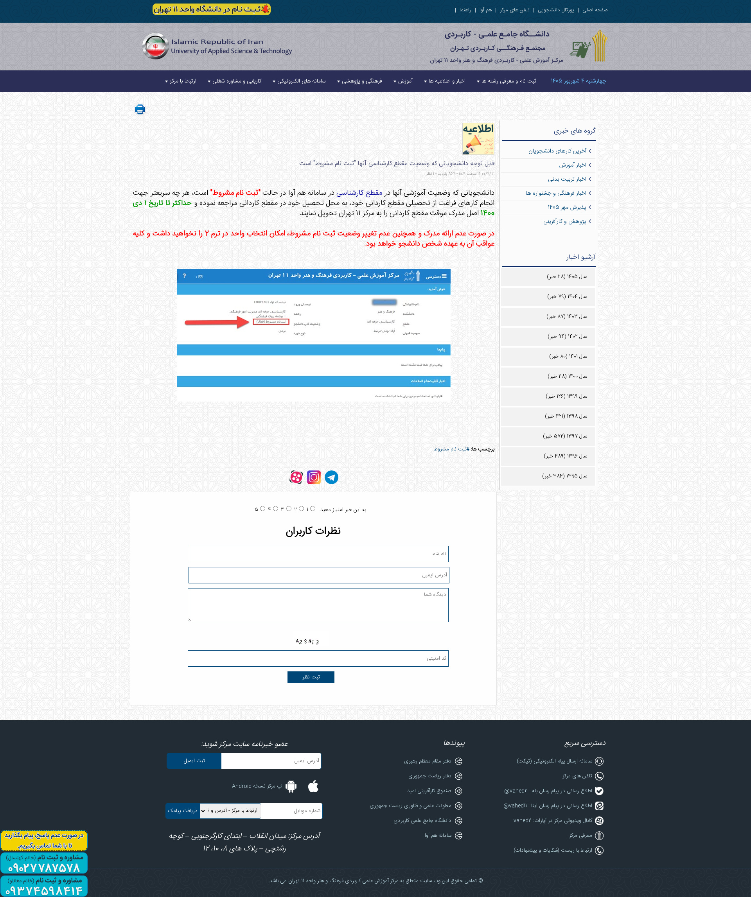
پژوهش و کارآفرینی (564, 221)
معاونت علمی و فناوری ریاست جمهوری (410, 806)
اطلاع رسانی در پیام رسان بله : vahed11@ (548, 791)
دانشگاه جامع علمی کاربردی (422, 820)
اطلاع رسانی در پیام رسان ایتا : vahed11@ (547, 806)
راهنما (465, 10)
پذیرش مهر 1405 (567, 207)
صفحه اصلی (595, 10)
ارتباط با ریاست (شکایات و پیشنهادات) (553, 850)
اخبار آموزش (572, 165)
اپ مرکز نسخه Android (257, 786)
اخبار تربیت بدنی (567, 179)
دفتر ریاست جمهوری (429, 776)
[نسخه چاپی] (140, 114)
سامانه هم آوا (438, 835)
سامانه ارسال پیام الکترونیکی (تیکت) (554, 761)
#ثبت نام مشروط (451, 449)
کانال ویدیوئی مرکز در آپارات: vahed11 (553, 820)
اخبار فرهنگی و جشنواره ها (556, 193)
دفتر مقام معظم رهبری (427, 761)
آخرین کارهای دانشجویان (557, 151)
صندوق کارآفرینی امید (429, 791)
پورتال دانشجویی (556, 10)
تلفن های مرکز (515, 10)
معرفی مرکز (580, 835)
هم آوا (486, 10)
